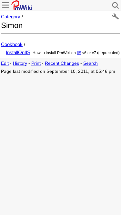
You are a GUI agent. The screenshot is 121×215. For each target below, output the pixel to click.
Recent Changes (62, 63)
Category (10, 16)
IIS (79, 53)
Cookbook (12, 44)
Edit (5, 63)
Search (90, 63)
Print (36, 63)
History (20, 63)
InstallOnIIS (18, 52)
